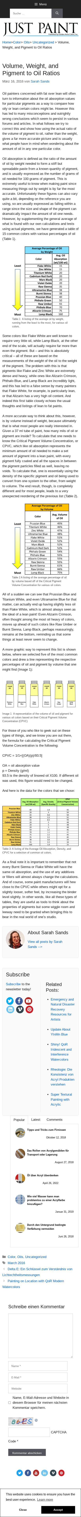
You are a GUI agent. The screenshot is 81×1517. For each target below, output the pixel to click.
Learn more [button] (45, 1499)
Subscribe (14, 984)
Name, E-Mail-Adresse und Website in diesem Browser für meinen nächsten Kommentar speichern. (41, 1403)
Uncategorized (43, 42)
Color (17, 42)
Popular (19, 1120)
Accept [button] (58, 1509)
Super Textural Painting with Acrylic (61, 1099)
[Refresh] (36, 1420)
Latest (35, 1119)
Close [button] (23, 1509)
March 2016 (16, 1263)
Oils (27, 42)
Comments (55, 1119)
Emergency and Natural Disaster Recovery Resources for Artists (63, 1009)
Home (6, 42)
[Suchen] (57, 13)
